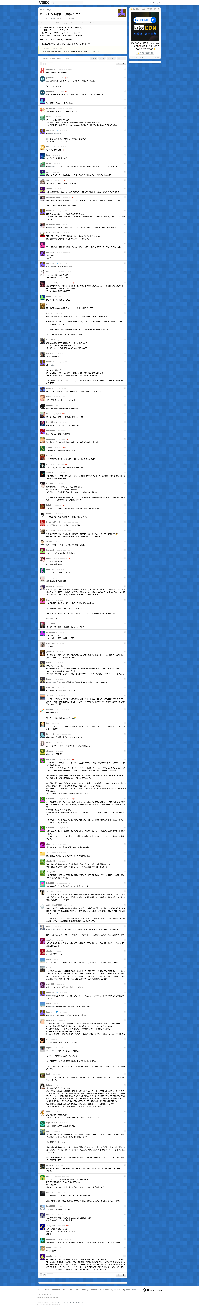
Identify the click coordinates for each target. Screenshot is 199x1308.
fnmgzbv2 (50, 550)
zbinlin (49, 100)
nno (47, 172)
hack (48, 1074)
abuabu (49, 951)
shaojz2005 (50, 861)
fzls (47, 723)
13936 (48, 413)
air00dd (49, 926)
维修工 (112, 58)
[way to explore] (44, 3)
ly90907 (49, 456)
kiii (47, 305)
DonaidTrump (51, 422)
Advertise (56, 1289)
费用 (94, 58)
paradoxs (50, 78)
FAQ (77, 1289)
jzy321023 (50, 464)
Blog (65, 1289)
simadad (49, 751)
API (71, 1289)
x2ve (48, 844)
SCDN (141, 57)
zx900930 (50, 484)
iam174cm (50, 586)
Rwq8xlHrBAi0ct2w (53, 522)
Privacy (85, 1289)
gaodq (48, 1247)
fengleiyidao (51, 69)
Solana (94, 1289)
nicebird (49, 1165)
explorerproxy (51, 632)
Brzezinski (50, 687)
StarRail (49, 180)
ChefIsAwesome (52, 233)
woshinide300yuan (53, 283)
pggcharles (50, 430)
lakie (48, 155)
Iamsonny (50, 1214)
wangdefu (50, 272)
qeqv (48, 1131)
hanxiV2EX (50, 340)
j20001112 (50, 734)
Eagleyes (49, 1047)
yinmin (49, 244)
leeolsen (49, 742)
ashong (49, 541)
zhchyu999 (50, 1225)
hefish (48, 505)
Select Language (130, 1290)
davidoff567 (51, 473)
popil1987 (50, 984)
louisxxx (49, 663)
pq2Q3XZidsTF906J (54, 905)
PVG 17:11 (66, 1302)
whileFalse (50, 530)
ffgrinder (49, 600)
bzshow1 (49, 513)
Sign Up (151, 3)
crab (48, 578)
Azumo (49, 447)
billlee (48, 296)
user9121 (49, 940)
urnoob (49, 1176)
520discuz (50, 891)
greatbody (50, 651)
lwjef (48, 146)
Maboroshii (50, 108)
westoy (49, 313)
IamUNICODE (51, 1206)
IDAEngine (50, 643)
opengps (49, 405)
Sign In (158, 3)
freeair (48, 959)
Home (146, 3)
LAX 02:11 (73, 1302)
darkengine (50, 439)
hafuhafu (49, 1085)
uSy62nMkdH (51, 1122)
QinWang (50, 968)
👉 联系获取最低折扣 (145, 53)
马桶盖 (122, 58)
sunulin (49, 1256)
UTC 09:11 (58, 1302)
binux (48, 558)
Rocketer (49, 709)
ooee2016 (50, 569)
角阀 (103, 58)
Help (47, 1289)
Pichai (48, 117)
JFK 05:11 (81, 1302)
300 (47, 852)
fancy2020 (53, 18)
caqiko (49, 1111)
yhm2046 (51, 929)
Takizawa (49, 696)
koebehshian (51, 388)
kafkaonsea (50, 1192)
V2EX (42, 9)
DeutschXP (50, 759)
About (39, 1289)
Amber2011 (50, 624)
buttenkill (50, 252)
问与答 (49, 9)
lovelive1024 (51, 1020)
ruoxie (48, 397)
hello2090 (50, 883)
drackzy (49, 188)
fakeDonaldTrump (53, 197)
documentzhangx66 (54, 1239)
